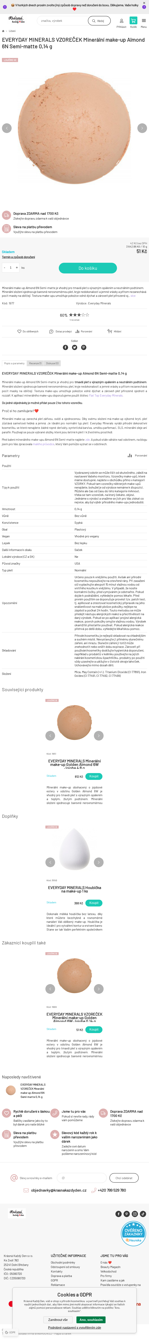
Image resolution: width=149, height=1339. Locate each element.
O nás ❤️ (106, 1262)
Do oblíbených (30, 331)
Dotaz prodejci (64, 331)
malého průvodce (43, 444)
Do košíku (88, 268)
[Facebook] (118, 1214)
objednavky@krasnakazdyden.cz (59, 1190)
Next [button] (142, 128)
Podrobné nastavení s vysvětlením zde (74, 1327)
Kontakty (56, 1271)
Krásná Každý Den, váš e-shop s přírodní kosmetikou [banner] (19, 19)
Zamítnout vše (58, 1319)
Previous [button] (7, 128)
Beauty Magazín (110, 1267)
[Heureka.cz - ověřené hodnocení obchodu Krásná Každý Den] (133, 1245)
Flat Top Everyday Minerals (106, 395)
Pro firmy (106, 1276)
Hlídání (117, 331)
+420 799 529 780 (112, 1190)
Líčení (12, 30)
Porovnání (86, 331)
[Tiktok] (143, 1214)
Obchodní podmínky (63, 1262)
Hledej (100, 21)
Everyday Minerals (99, 303)
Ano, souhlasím (91, 1319)
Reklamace (58, 1284)
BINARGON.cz (43, 1333)
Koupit (93, 776)
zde (87, 439)
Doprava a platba (61, 1276)
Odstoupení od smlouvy (65, 1267)
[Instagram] (135, 1214)
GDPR (54, 1280)
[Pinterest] (127, 1214)
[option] (74, 128)
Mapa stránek (62, 1333)
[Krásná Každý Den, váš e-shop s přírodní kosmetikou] (3, 31)
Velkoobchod (108, 1271)
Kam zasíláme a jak (112, 1280)
